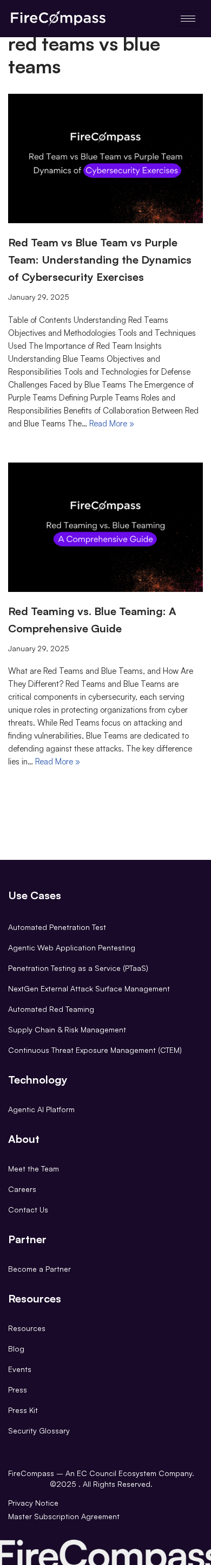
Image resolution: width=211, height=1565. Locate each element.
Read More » (111, 423)
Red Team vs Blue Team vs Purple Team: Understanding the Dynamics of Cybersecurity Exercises (100, 260)
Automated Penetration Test (57, 927)
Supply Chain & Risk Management (67, 1029)
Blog (16, 1348)
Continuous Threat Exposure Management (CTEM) (95, 1049)
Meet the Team (33, 1168)
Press (17, 1389)
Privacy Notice (33, 1502)
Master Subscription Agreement (64, 1516)
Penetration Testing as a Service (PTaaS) (78, 968)
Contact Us (28, 1209)
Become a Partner (39, 1268)
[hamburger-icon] (188, 18)
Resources (26, 1328)
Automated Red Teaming (51, 1009)
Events (19, 1369)
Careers (22, 1189)
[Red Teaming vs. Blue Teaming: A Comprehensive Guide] (105, 527)
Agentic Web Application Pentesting (71, 947)
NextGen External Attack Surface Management (89, 988)
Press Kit (23, 1410)
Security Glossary (39, 1430)
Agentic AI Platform (41, 1109)
